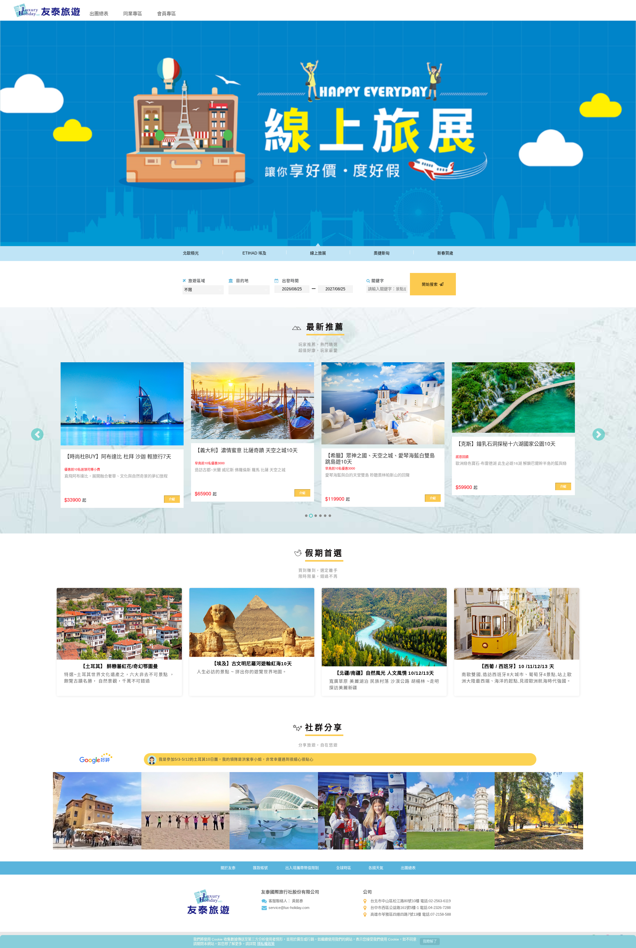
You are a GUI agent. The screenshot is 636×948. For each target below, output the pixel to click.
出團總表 (98, 13)
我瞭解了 (430, 941)
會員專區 (166, 13)
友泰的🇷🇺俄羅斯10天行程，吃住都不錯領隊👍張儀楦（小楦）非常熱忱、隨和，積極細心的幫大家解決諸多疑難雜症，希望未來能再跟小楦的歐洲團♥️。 (293, 758)
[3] (316, 514)
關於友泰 (228, 866)
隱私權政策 (266, 944)
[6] (330, 514)
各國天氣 (375, 866)
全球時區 (343, 866)
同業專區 (132, 13)
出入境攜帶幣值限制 (302, 866)
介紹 (172, 493)
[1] (306, 514)
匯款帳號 (260, 866)
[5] (325, 514)
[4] (320, 514)
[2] (311, 514)
